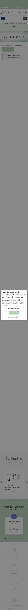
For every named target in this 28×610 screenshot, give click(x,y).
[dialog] (14, 305)
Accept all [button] (14, 313)
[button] (14, 308)
